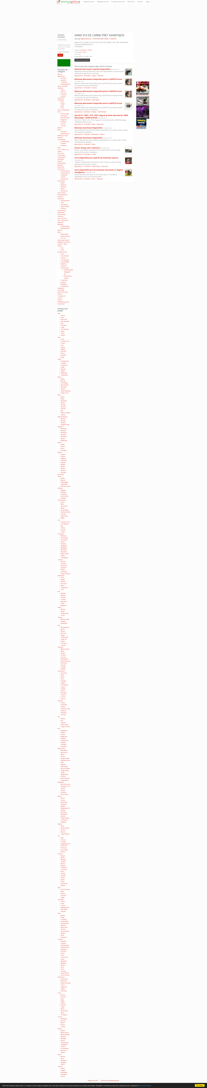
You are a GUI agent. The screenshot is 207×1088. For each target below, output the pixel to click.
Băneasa (63, 536)
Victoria (63, 470)
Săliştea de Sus (65, 760)
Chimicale (60, 153)
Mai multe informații (145, 1086)
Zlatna (113, 38)
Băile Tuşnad (65, 649)
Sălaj (58, 887)
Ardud (63, 901)
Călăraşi (60, 488)
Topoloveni (64, 375)
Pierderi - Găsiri (62, 244)
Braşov (59, 452)
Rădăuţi (63, 963)
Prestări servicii (62, 252)
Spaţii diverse (65, 206)
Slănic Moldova (66, 391)
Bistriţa (63, 421)
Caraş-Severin (61, 500)
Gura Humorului (64, 956)
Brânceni (64, 981)
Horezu (63, 1046)
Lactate (63, 96)
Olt (58, 836)
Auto (58, 112)
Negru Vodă (64, 554)
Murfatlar (64, 550)
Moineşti (63, 387)
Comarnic (64, 870)
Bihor (59, 395)
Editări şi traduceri (64, 265)
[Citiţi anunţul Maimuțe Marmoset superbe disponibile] (128, 72)
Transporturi (61, 296)
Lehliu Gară (64, 496)
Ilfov (58, 728)
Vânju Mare (64, 794)
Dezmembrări (65, 118)
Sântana (63, 355)
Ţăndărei (64, 713)
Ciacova (63, 997)
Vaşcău (63, 415)
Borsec (63, 653)
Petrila (63, 691)
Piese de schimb (63, 123)
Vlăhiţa (63, 669)
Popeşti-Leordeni (63, 743)
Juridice (63, 282)
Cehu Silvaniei (65, 889)
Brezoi (63, 1040)
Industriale (60, 212)
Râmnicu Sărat (65, 486)
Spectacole (64, 191)
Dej (62, 526)
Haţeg (63, 683)
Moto (59, 232)
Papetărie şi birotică (63, 242)
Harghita (60, 647)
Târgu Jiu (100, 179)
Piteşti (63, 371)
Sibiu (59, 913)
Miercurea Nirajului (64, 803)
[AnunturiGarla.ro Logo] (68, 2)
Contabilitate (65, 262)
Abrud (63, 315)
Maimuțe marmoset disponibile (88, 128)
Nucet (63, 403)
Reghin (63, 806)
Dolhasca (64, 949)
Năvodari (64, 552)
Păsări (63, 104)
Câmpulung (65, 361)
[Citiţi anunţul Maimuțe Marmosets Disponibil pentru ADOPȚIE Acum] (128, 82)
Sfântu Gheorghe (64, 571)
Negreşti (63, 1062)
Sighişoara (64, 814)
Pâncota (63, 351)
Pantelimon (64, 740)
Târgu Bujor (65, 613)
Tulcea (94, 88)
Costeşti (63, 363)
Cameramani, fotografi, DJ (68, 272)
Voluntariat (61, 304)
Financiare (64, 280)
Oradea (63, 405)
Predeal (63, 462)
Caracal (63, 840)
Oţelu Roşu (64, 516)
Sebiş (62, 357)
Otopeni (63, 738)
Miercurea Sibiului (64, 928)
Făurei (63, 446)
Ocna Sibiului (65, 931)
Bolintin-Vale (65, 619)
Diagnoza (64, 120)
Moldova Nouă (65, 512)
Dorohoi (63, 434)
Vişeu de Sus (65, 780)
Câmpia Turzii (65, 522)
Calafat (63, 597)
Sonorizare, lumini (68, 277)
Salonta (63, 409)
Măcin (63, 1023)
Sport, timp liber (62, 292)
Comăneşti (64, 383)
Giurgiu (59, 617)
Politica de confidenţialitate (110, 1080)
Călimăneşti (65, 1043)
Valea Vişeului (65, 778)
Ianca (62, 448)
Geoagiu (63, 681)
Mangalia (64, 546)
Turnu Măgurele (64, 986)
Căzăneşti (64, 705)
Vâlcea (59, 1029)
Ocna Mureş (65, 329)
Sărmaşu (64, 812)
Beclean (63, 419)
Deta (62, 999)
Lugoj (62, 1007)
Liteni (62, 959)
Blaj (62, 323)
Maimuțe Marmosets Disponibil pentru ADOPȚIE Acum (98, 79)
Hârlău (63, 719)
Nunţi (62, 189)
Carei (62, 903)
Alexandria (64, 979)
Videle (63, 989)
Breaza (63, 864)
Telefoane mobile (64, 176)
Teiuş (62, 333)
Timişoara (64, 1015)
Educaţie (60, 165)
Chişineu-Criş (65, 341)
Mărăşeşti (64, 1072)
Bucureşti (60, 474)
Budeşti (63, 490)
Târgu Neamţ (65, 834)
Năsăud (63, 423)
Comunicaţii (61, 155)
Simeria (63, 695)
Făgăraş (63, 458)
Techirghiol (64, 558)
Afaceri (59, 74)
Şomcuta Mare (65, 768)
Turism (59, 298)
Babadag (64, 1019)
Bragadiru (64, 730)
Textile (59, 294)
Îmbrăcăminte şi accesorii (62, 196)
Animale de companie (61, 99)
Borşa (62, 754)
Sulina (63, 1025)
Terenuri (63, 208)
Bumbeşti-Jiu (65, 627)
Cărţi (58, 147)
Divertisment (61, 163)
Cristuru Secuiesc (63, 656)
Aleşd (62, 397)
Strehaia (63, 792)
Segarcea (64, 605)
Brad (62, 675)
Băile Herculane (64, 505)
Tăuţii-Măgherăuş (64, 773)
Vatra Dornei (65, 973)
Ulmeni (63, 776)
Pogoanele (64, 484)
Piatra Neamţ (65, 828)
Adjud (63, 1068)
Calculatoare (61, 139)
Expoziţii (63, 187)
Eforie (63, 542)
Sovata (63, 816)
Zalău (62, 897)
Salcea (63, 965)
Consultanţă (65, 260)
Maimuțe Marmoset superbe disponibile (92, 69)
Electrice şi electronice (60, 168)
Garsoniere (64, 205)
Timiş (94, 154)
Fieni (62, 577)
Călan (63, 677)
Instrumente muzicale (61, 215)
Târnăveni (64, 820)
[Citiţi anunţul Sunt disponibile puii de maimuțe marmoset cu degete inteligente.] (128, 172)
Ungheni (63, 822)
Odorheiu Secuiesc (64, 664)
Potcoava (64, 848)
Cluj (58, 520)
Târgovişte (64, 587)
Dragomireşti (65, 758)
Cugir (62, 327)
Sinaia (63, 878)
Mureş (59, 796)
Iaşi (58, 717)
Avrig (62, 917)
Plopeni (63, 876)
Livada (63, 905)
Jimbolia (63, 1005)
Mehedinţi (60, 782)
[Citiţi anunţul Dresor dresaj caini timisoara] (128, 150)
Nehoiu (63, 480)
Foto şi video (61, 193)
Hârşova (63, 544)
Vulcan (63, 699)
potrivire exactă (64, 52)
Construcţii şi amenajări (61, 158)
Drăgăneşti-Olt (65, 844)
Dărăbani (64, 432)
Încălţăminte (61, 211)
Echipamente (65, 226)
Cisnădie (63, 919)
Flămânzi (64, 436)
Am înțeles (199, 1085)
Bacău (94, 112)
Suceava (60, 939)
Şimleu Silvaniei (63, 894)
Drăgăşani (64, 1044)
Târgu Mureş (65, 818)
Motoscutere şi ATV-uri (65, 237)
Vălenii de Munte (64, 885)
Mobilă (59, 230)
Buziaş (63, 995)
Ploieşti (63, 874)
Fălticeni (63, 951)
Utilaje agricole (66, 84)
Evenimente (61, 181)
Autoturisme (65, 114)
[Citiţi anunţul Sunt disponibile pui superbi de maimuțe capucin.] (128, 160)
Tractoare (64, 82)
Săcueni (63, 407)
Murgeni (63, 1060)
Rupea (63, 466)
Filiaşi (63, 603)
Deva (62, 679)
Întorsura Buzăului (64, 567)
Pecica (63, 353)
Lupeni (63, 687)
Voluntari (64, 746)
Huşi (62, 1058)
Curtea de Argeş (64, 366)
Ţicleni (63, 641)
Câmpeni (64, 325)
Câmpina (64, 868)
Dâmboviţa (60, 575)
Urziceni (63, 715)
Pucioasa (64, 583)
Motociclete (64, 234)
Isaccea (63, 1021)
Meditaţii (64, 284)
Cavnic (63, 756)
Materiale (60, 222)
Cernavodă (64, 538)
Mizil (62, 872)
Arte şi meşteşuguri (63, 110)
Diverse (59, 161)
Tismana (64, 643)
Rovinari (63, 633)
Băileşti (63, 593)
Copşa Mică (64, 921)
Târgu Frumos (65, 726)
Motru (63, 629)
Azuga (63, 856)
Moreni (63, 581)
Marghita (64, 401)
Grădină (63, 80)
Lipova (63, 347)
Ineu (62, 345)
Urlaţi (62, 881)
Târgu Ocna (64, 393)
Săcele (63, 468)
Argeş (94, 76)
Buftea (63, 732)
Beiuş (62, 399)
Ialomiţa (60, 701)
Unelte (59, 300)
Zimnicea (105, 166)
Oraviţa (63, 514)
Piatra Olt (64, 846)
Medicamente (65, 228)
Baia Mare (64, 750)
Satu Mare (95, 100)
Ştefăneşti (64, 373)
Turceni (63, 645)
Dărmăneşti (102, 112)
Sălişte (63, 933)
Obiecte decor (65, 134)
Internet (63, 143)
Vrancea (60, 1066)
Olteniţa (63, 498)
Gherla (63, 528)
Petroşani (64, 693)
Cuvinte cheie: (61, 40)
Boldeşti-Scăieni (63, 861)
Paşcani (63, 722)
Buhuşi (63, 381)
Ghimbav (64, 460)
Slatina (63, 852)
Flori (62, 248)
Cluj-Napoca (65, 524)
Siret (62, 967)
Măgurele (64, 736)
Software (63, 145)
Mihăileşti (64, 623)
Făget (62, 1001)
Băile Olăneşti (65, 1034)
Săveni (102, 134)
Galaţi (59, 607)
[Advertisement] (103, 20)
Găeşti (63, 579)
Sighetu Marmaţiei (64, 765)
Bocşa (63, 508)
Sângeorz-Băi (65, 425)
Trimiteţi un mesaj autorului (82, 60)
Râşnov (63, 464)
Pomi (62, 250)
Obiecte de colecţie (63, 240)
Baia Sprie (64, 752)
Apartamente (65, 201)
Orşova (63, 790)
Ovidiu (63, 556)
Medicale (60, 224)
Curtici (63, 343)
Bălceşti (63, 1037)
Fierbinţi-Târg (65, 709)
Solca (62, 969)
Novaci (63, 631)
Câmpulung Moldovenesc (65, 946)
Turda (63, 532)
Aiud (62, 317)
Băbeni (63, 1031)
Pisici (62, 108)
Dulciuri (63, 92)
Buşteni (63, 866)
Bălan (63, 651)
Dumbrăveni (65, 923)
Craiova (63, 599)
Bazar (59, 130)
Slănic (63, 880)
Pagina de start (93, 1080)
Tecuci (63, 615)
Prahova (60, 854)
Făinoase (64, 94)
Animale (96, 38)
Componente (65, 141)
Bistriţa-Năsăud (62, 417)
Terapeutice (64, 286)
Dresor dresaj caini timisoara (87, 148)
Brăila (59, 442)
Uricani (63, 697)
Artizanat (64, 131)
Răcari (63, 585)
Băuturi (59, 128)
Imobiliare (60, 199)
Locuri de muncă (62, 220)
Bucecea (63, 431)
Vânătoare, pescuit (63, 302)
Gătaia (63, 1003)
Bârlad (63, 1056)
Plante (59, 246)
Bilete (62, 183)
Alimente (60, 88)
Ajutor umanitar (62, 86)
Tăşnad (63, 911)
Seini (62, 762)
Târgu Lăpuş (65, 770)
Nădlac (63, 349)
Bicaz (62, 826)
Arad (58, 337)
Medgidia (64, 548)
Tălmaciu (64, 937)
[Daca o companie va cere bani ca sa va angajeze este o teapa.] (142, 101)
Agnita (63, 915)
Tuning (63, 126)
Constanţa (60, 534)
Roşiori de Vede (66, 983)
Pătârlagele (64, 482)
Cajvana (63, 943)
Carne (63, 90)
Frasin (63, 953)
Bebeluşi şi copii (62, 135)
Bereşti (63, 609)
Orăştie (63, 689)
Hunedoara (61, 671)
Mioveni (100, 76)
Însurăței (64, 450)
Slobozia (63, 711)
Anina (63, 502)
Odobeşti (64, 1074)
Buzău (59, 476)
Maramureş (61, 748)
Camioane (64, 116)
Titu (62, 589)
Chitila (63, 734)
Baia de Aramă (65, 784)
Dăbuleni (64, 601)
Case (62, 202)
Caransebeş (64, 510)
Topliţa (63, 667)
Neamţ (59, 824)
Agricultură (86, 38)
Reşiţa (63, 518)
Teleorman (96, 166)
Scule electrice (65, 173)
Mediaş (63, 925)
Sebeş (62, 331)
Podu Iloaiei (64, 725)
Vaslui (59, 1054)
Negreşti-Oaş (65, 907)
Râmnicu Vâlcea (64, 1051)
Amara (63, 703)
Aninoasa (64, 673)
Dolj (58, 591)
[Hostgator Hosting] (141, 124)
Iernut (63, 798)
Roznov (63, 832)
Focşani (63, 1070)
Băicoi (63, 858)
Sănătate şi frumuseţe (60, 289)
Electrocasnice (65, 171)
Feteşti (63, 707)
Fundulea (64, 494)
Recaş (62, 1009)
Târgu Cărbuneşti (64, 636)
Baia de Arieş (65, 321)
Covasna (60, 560)
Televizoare (64, 179)
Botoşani (95, 134)
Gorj (93, 179)
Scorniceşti (64, 850)
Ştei (62, 411)
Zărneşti (63, 472)
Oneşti (63, 389)
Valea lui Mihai (65, 413)
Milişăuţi (63, 961)
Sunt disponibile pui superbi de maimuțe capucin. (96, 158)
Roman (63, 830)
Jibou (62, 891)
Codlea (63, 456)
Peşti (62, 106)
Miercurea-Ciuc (66, 661)
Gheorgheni (64, 659)
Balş (62, 838)
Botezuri (63, 185)
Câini (62, 102)
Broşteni (63, 941)
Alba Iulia (100, 124)
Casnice (63, 258)
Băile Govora (65, 1033)
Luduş (63, 800)
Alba (106, 38)
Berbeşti (63, 1038)
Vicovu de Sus (65, 975)
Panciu (63, 1076)
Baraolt (63, 562)
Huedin (63, 530)
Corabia (63, 842)
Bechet (63, 595)
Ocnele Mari (65, 1048)
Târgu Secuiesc (65, 574)
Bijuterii (60, 137)
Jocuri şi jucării (62, 218)
